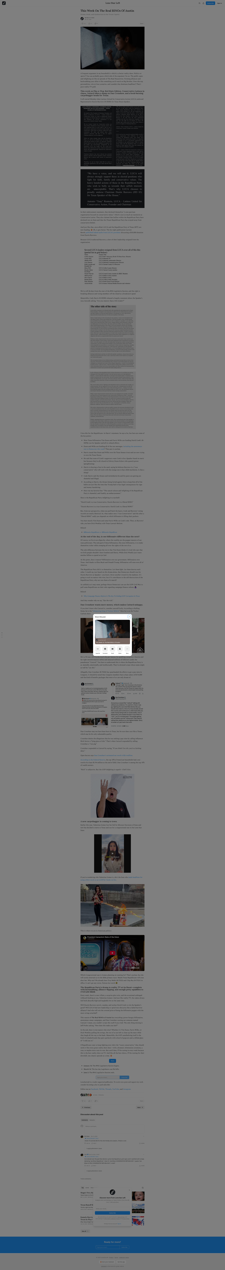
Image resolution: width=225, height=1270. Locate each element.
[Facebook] (105, 649)
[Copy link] (98, 649)
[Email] (112, 649)
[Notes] (120, 649)
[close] (129, 616)
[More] (127, 649)
